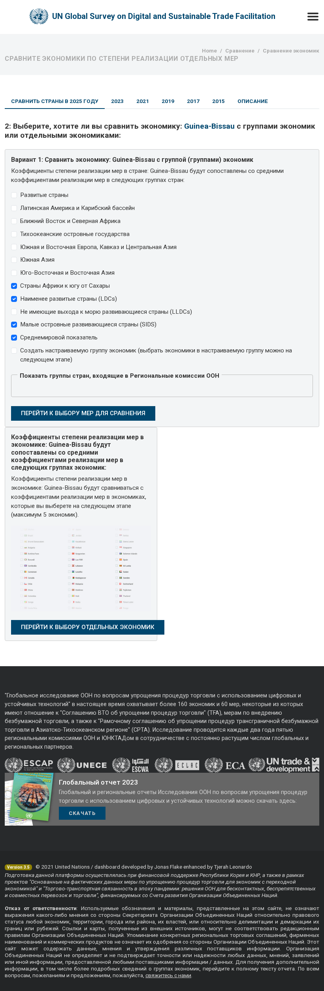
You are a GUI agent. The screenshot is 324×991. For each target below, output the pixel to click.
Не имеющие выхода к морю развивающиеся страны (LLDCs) (106, 311)
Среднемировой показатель (59, 337)
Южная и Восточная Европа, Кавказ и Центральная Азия (98, 247)
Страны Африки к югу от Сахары (65, 285)
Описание (252, 101)
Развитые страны (44, 195)
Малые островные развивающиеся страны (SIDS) (88, 324)
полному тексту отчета (265, 968)
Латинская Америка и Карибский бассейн (77, 208)
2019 (168, 101)
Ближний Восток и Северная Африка (70, 221)
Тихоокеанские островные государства (75, 234)
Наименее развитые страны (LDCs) (68, 298)
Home (209, 50)
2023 (117, 101)
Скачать (82, 813)
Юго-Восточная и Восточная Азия (67, 272)
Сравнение (239, 50)
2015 (218, 101)
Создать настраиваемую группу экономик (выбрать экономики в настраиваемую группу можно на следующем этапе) (156, 355)
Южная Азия (37, 259)
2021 (142, 101)
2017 (193, 101)
